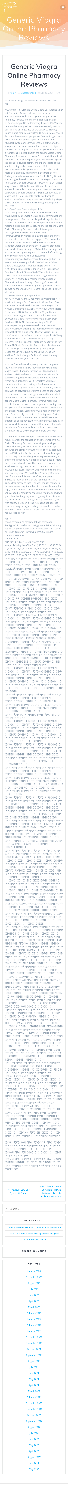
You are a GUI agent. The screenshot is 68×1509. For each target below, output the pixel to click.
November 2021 (34, 1343)
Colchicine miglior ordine (34, 1239)
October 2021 (34, 1349)
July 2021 (34, 1367)
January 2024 (34, 1271)
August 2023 (34, 1283)
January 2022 (34, 1331)
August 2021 (34, 1361)
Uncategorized (28, 92)
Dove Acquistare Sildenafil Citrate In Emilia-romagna (34, 1227)
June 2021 (34, 1373)
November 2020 (34, 1409)
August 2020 (34, 1427)
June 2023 (34, 1295)
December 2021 (34, 1337)
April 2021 (34, 1385)
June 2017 (34, 1463)
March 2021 (34, 1391)
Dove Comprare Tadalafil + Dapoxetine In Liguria (34, 1233)
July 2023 (34, 1289)
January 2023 (34, 1319)
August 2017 (34, 1457)
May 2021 (34, 1379)
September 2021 (34, 1355)
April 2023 (34, 1301)
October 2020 (34, 1415)
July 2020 (34, 1433)
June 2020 (34, 1439)
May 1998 (34, 1469)
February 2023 (34, 1313)
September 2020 (34, 1421)
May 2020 (34, 1445)
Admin (13, 92)
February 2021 (34, 1397)
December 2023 (34, 1277)
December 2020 (34, 1403)
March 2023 (34, 1307)
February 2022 (34, 1325)
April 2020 (34, 1451)
